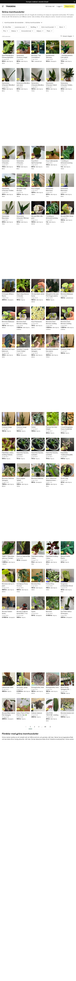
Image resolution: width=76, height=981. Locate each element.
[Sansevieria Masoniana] (52, 180)
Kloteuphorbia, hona (52, 687)
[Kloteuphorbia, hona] (52, 679)
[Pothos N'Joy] (52, 575)
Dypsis (33, 611)
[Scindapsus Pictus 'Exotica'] (23, 575)
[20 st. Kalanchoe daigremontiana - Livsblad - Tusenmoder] (52, 470)
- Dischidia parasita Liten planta (66, 56)
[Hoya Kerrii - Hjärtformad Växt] (38, 152)
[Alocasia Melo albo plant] (38, 207)
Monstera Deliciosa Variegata (8, 479)
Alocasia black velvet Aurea (37, 295)
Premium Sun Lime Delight (51, 428)
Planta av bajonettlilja (23, 556)
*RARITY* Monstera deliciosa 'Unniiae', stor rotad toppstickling (8, 557)
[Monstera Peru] (38, 575)
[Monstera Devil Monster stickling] (23, 313)
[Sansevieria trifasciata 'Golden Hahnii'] (67, 74)
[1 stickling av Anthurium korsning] (67, 152)
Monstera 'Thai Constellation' (36, 56)
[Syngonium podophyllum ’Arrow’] (67, 575)
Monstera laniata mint (67, 713)
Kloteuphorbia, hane (37, 687)
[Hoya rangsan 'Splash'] (23, 470)
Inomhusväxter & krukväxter (14, 22)
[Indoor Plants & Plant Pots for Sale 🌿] (23, 704)
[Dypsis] (38, 603)
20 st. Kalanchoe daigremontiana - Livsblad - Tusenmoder (51, 479)
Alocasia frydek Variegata (36, 350)
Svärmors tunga (65, 349)
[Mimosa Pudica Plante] (67, 548)
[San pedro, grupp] (23, 679)
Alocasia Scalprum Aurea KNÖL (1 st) (22, 612)
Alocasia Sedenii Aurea (7, 612)
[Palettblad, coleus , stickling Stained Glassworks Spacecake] (8, 444)
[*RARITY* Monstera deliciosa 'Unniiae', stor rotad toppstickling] (8, 548)
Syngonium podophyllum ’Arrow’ (67, 585)
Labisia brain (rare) (7, 687)
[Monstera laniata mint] (67, 704)
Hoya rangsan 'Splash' (21, 479)
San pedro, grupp (22, 687)
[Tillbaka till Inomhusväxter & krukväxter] (2, 22)
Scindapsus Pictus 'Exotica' (22, 585)
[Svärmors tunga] (67, 341)
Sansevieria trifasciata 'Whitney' (23, 217)
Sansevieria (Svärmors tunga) (22, 56)
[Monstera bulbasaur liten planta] (52, 341)
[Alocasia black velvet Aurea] (38, 285)
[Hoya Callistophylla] (52, 152)
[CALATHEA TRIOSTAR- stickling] (52, 704)
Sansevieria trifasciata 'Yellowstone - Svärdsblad (6, 162)
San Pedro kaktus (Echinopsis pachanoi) (66, 612)
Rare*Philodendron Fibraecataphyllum (8, 56)
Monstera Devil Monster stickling (22, 322)
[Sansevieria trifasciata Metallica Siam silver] (38, 74)
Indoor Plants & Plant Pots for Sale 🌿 (23, 714)
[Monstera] (52, 603)
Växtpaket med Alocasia (21, 189)
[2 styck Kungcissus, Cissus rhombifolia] (67, 418)
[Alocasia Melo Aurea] (67, 207)
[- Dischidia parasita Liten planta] (67, 47)
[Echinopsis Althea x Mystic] (8, 285)
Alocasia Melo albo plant (37, 217)
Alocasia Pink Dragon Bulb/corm (8, 350)
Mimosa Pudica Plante (65, 557)
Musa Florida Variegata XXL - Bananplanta (65, 688)
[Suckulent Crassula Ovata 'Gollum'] (23, 341)
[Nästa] (49, 727)
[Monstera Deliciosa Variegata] (8, 470)
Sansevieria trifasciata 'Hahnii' (51, 84)
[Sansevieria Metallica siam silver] (23, 74)
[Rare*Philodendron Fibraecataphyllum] (8, 47)
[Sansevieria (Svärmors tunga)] (23, 47)
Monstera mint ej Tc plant (8, 585)
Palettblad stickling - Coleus (37, 557)
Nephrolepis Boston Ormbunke (23, 295)
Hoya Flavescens (36, 321)
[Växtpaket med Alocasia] (23, 180)
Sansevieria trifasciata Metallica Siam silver (37, 84)
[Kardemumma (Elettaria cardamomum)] (52, 47)
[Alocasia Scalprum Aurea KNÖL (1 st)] (23, 603)
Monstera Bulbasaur (67, 294)
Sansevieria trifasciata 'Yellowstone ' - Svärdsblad (21, 162)
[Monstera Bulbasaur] (67, 285)
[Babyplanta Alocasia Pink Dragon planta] (52, 285)
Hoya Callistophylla (52, 161)
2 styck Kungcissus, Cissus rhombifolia (67, 428)
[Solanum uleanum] (38, 704)
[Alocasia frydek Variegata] (38, 341)
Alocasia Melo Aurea (67, 216)
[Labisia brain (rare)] (8, 679)
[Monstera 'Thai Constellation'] (38, 47)
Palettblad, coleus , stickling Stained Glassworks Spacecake (8, 454)
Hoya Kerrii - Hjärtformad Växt (36, 162)
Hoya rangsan (35, 188)
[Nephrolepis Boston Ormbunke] (23, 285)
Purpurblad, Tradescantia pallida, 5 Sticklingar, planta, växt (67, 454)
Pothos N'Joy (50, 584)
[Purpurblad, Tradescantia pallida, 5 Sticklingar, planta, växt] (67, 444)
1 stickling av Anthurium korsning (66, 162)
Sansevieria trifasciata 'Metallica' (8, 84)
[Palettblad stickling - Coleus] (38, 548)
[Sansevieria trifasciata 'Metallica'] (8, 74)
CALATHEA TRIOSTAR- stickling (52, 714)
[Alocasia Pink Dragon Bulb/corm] (8, 341)
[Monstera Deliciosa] (38, 470)
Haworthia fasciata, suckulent (23, 453)
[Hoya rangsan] (38, 180)
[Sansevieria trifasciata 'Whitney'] (23, 207)
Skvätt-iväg (64, 478)
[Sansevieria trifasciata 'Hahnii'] (52, 74)
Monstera (49, 611)
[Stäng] (74, 2)
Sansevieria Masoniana (49, 189)
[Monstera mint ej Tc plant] (8, 575)
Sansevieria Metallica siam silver (23, 84)
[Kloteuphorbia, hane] (38, 679)
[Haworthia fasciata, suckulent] (23, 444)
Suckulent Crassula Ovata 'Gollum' (22, 350)
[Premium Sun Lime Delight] (52, 418)
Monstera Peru (36, 584)
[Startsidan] (11, 6)
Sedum (33, 427)
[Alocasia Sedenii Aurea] (8, 603)
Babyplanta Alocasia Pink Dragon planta (52, 295)
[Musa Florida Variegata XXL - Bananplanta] (67, 679)
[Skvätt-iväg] (67, 470)
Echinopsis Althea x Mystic (8, 295)
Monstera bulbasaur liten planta (52, 350)
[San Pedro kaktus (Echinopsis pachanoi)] (67, 603)
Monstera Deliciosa (37, 478)
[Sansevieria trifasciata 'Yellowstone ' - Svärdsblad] (23, 152)
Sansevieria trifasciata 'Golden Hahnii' (66, 84)
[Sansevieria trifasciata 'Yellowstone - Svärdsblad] (8, 152)
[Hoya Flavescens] (38, 313)
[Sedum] (38, 418)
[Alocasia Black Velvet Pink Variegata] (8, 704)
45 (45, 726)
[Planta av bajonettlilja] (23, 548)
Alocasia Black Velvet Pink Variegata (8, 714)
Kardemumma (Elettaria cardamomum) (50, 56)
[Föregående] (26, 727)
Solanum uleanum (36, 713)
